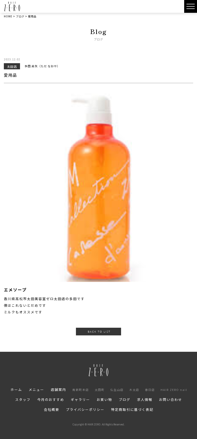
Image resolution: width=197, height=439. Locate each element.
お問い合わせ (170, 399)
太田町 (100, 390)
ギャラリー (80, 399)
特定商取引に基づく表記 (132, 409)
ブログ (124, 399)
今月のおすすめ (50, 399)
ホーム (16, 389)
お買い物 (104, 399)
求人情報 (144, 399)
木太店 (134, 390)
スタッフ (23, 399)
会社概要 (51, 409)
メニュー (36, 389)
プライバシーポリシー (85, 409)
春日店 (150, 390)
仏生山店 (117, 390)
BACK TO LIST (99, 331)
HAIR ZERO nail (174, 390)
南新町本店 (80, 390)
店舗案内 (58, 389)
